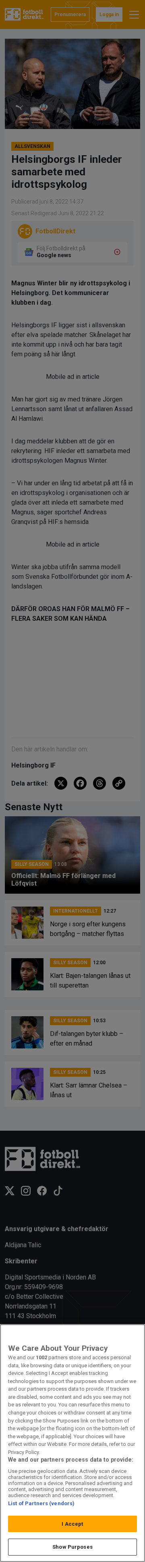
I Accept (72, 1524)
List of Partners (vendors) (41, 1503)
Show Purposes (72, 1547)
